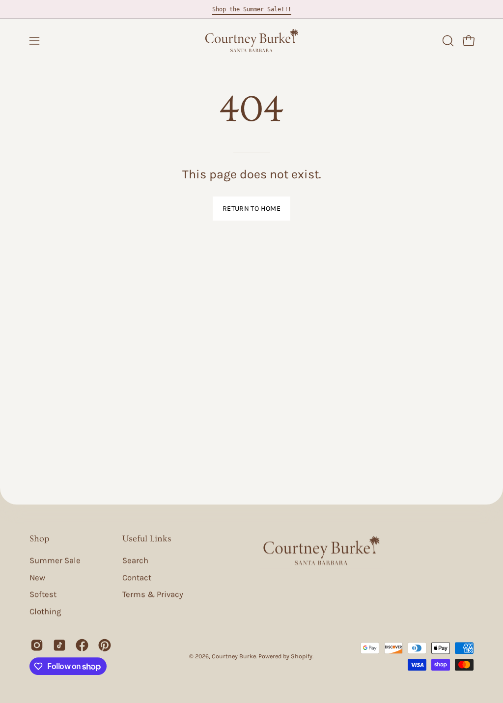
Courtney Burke (234, 656)
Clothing (45, 611)
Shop (39, 539)
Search (135, 560)
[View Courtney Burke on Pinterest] (104, 645)
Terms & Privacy (152, 594)
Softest (42, 594)
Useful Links (146, 539)
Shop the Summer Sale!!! (251, 9)
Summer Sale (55, 560)
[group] (251, 9)
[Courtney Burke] (251, 41)
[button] (447, 41)
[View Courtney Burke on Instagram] (36, 645)
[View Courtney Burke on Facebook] (82, 645)
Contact (136, 577)
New (37, 577)
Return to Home (251, 208)
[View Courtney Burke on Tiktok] (59, 645)
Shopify (301, 656)
